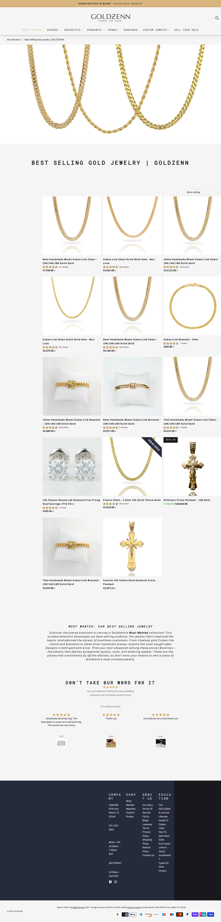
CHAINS (52, 29)
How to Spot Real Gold (164, 836)
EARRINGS (131, 29)
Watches (130, 809)
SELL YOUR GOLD (186, 29)
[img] (110, 687)
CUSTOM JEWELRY (155, 29)
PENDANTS (94, 29)
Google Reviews (78, 907)
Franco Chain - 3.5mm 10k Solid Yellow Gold (132, 500)
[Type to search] (215, 18)
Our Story (147, 805)
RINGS (112, 29)
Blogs (145, 820)
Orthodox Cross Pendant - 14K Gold (187, 500)
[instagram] (115, 882)
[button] (107, 752)
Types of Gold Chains (163, 867)
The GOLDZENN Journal (164, 809)
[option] (110, 4)
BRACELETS (72, 29)
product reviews (134, 907)
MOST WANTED (32, 29)
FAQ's (145, 816)
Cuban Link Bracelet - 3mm (181, 339)
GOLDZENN (18, 911)
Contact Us (148, 855)
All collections (14, 40)
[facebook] (110, 882)
